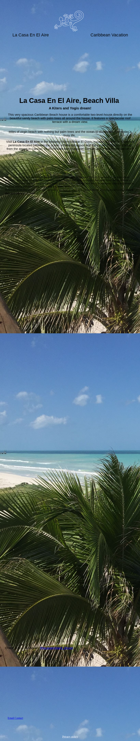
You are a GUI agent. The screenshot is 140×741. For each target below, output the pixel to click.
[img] (70, 17)
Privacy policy (70, 736)
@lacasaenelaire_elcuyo (56, 648)
